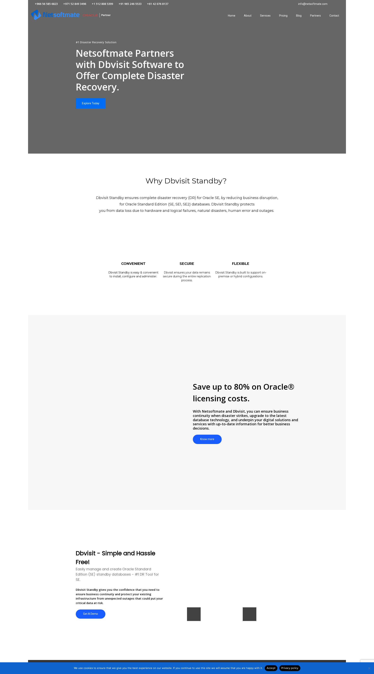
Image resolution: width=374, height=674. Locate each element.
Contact (334, 15)
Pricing (283, 15)
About (247, 15)
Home (231, 15)
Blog (299, 15)
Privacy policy (289, 668)
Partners (315, 15)
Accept (271, 668)
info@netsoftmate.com (312, 3)
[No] (369, 668)
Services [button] (265, 15)
